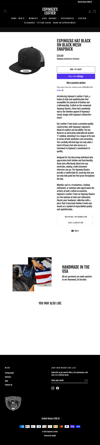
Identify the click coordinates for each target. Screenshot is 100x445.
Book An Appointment (64, 23)
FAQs (6, 381)
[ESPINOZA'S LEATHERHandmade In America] (50, 30)
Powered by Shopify (50, 436)
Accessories (68, 18)
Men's (22, 18)
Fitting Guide (44, 23)
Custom (82, 18)
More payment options (76, 82)
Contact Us (8, 385)
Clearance (29, 23)
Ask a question (75, 223)
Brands (53, 18)
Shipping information (76, 217)
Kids (44, 18)
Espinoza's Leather (50, 11)
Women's (34, 18)
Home (14, 18)
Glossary (8, 377)
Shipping (60, 59)
